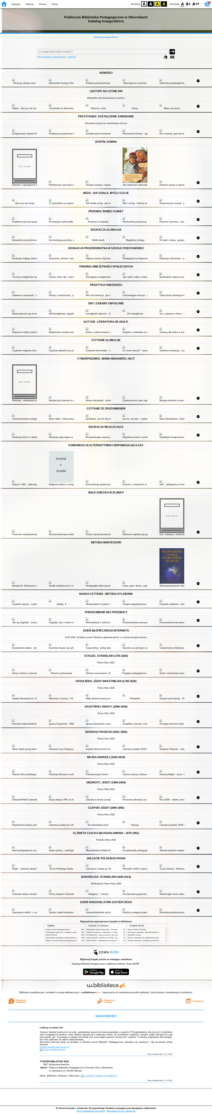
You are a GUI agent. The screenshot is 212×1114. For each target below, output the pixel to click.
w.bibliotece (90, 992)
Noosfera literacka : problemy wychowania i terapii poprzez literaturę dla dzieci (157, 940)
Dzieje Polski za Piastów (137, 929)
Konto (55, 4)
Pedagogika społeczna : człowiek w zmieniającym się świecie (69, 932)
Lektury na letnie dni (51, 1027)
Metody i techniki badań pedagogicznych (61, 940)
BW (151, 3)
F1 (188, 3)
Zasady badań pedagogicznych (58, 929)
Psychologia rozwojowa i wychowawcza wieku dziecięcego (68, 938)
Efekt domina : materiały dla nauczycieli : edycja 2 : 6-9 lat (109, 940)
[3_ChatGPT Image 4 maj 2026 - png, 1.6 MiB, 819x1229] (99, 1075)
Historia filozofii (51, 935)
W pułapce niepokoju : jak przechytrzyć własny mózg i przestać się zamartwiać (157, 932)
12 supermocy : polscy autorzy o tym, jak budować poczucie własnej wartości (116, 935)
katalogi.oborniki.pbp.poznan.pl (54, 1047)
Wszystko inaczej (134, 935)
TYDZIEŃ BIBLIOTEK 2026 (54, 1061)
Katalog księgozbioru (106, 37)
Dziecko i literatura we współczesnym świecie (145, 938)
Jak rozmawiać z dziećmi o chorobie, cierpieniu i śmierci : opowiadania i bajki (116, 938)
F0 (182, 3)
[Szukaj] (172, 51)
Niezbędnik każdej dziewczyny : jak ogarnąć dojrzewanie (108, 929)
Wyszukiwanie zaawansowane (51, 57)
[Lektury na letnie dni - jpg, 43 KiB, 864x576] (52, 1049)
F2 (195, 3)
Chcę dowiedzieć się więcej (91, 1111)
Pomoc (42, 4)
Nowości (16, 4)
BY (164, 3)
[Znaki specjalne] (172, 57)
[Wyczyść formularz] (165, 57)
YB (157, 3)
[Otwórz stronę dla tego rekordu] (25, 80)
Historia (30, 4)
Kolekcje (72, 57)
